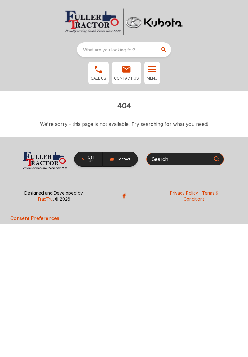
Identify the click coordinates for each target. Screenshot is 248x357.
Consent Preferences (34, 218)
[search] (164, 50)
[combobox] (124, 49)
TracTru (45, 198)
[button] (98, 73)
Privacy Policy (184, 192)
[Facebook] (124, 196)
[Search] (216, 159)
